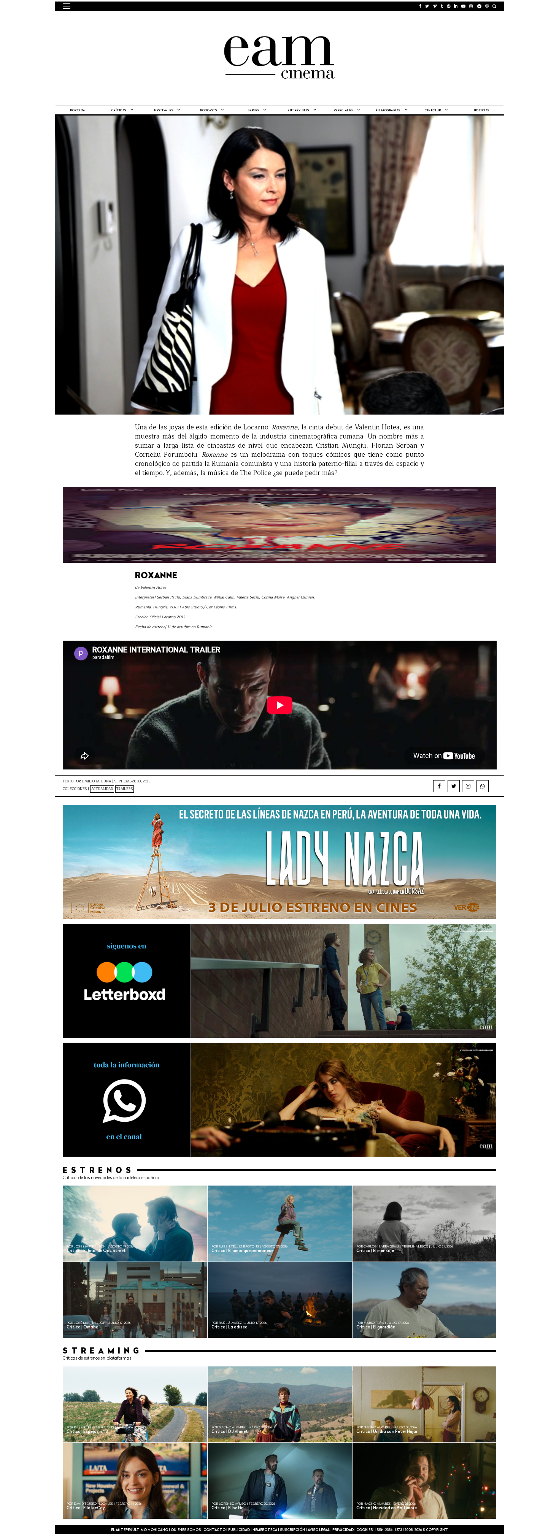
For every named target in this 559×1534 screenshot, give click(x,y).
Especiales (343, 110)
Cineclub (433, 110)
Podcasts (208, 110)
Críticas (118, 110)
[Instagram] (468, 786)
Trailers (124, 789)
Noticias (481, 110)
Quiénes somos (186, 1530)
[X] (454, 786)
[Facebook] (439, 786)
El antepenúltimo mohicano (159, 20)
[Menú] (66, 6)
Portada (77, 110)
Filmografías (388, 110)
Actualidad (102, 789)
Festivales (163, 110)
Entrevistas (298, 110)
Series (253, 110)
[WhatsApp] (482, 786)
